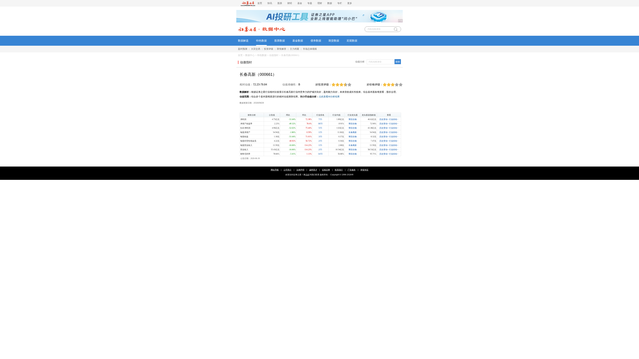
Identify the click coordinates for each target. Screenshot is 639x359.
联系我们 (339, 170)
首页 (259, 3)
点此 (307, 175)
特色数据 (261, 40)
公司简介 (288, 170)
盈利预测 (242, 49)
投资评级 (268, 49)
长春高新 (353, 132)
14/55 (320, 154)
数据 (329, 3)
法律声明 (300, 170)
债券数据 (316, 40)
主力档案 (294, 49)
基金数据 (297, 40)
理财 (319, 3)
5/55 (320, 128)
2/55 (320, 141)
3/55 (320, 136)
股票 (279, 3)
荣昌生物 (353, 119)
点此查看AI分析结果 (329, 96)
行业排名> (393, 119)
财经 (289, 3)
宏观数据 (352, 40)
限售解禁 (281, 49)
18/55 (320, 123)
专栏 (339, 3)
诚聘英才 (313, 170)
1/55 (320, 132)
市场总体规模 (310, 49)
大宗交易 (255, 49)
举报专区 (364, 170)
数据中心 (250, 55)
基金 (299, 3)
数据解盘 (243, 40)
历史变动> (384, 119)
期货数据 (333, 40)
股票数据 (279, 40)
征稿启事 (326, 170)
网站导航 (275, 170)
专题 (309, 3)
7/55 (320, 119)
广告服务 (352, 170)
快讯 (269, 3)
